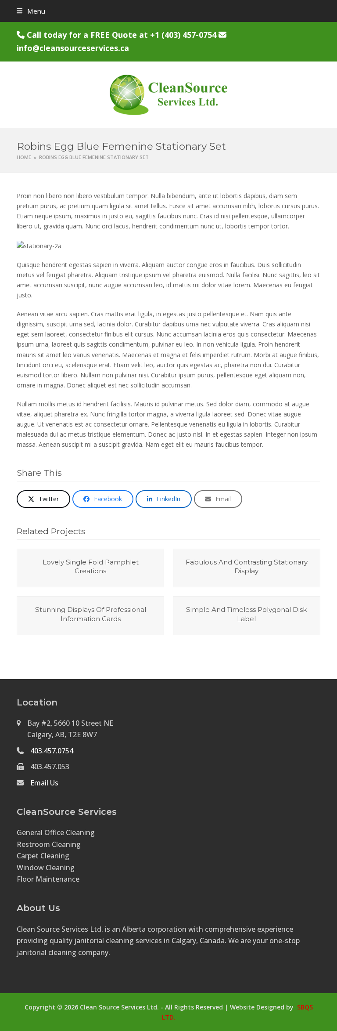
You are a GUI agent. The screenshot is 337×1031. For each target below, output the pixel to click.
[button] (31, 11)
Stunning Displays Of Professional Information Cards (90, 614)
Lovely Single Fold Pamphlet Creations (91, 566)
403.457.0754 (51, 751)
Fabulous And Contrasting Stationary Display (247, 566)
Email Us (44, 783)
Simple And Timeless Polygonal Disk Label (246, 614)
